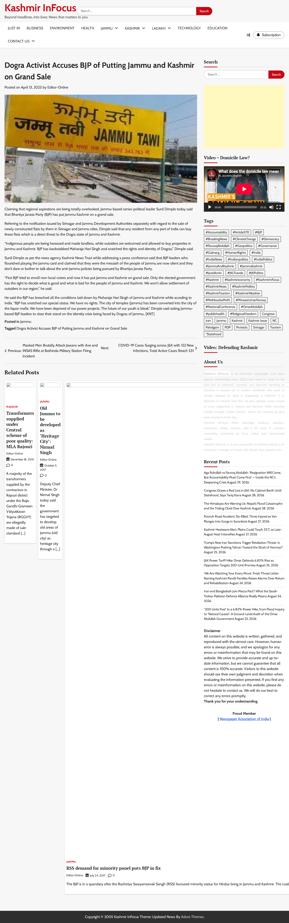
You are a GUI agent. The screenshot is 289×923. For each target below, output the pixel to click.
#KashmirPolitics (243, 287)
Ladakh (158, 28)
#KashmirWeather (247, 293)
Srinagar (258, 327)
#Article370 (241, 232)
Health (87, 28)
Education (217, 28)
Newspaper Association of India (244, 719)
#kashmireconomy (237, 280)
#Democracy (270, 239)
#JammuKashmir (251, 266)
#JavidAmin (214, 273)
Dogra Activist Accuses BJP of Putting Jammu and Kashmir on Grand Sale (71, 328)
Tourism (275, 327)
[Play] (209, 207)
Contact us (18, 41)
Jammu (107, 28)
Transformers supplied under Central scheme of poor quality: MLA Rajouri (20, 429)
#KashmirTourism (218, 293)
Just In (14, 28)
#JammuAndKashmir (220, 266)
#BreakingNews (216, 239)
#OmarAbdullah (252, 307)
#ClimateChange (244, 239)
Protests (241, 327)
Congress (268, 314)
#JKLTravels (235, 273)
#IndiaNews (214, 259)
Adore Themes (192, 917)
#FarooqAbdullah (217, 246)
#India (256, 253)
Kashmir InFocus (40, 8)
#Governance (267, 246)
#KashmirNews (216, 287)
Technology (189, 28)
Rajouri (12, 406)
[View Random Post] (248, 35)
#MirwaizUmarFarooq (251, 300)
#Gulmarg (212, 253)
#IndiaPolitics (263, 259)
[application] (244, 189)
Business (35, 28)
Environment (62, 28)
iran (208, 321)
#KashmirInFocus (267, 280)
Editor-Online (57, 87)
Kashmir (132, 28)
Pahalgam (212, 327)
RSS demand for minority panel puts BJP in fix (113, 868)
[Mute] (271, 207)
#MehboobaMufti (218, 300)
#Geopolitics (243, 246)
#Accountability (216, 232)
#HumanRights (235, 253)
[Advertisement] (244, 117)
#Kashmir (212, 280)
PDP (228, 327)
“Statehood (213, 334)
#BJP (258, 232)
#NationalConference (220, 307)
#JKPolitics (256, 273)
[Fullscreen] (278, 207)
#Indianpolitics (238, 259)
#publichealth (215, 314)
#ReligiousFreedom (243, 314)
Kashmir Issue (257, 321)
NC (275, 321)
